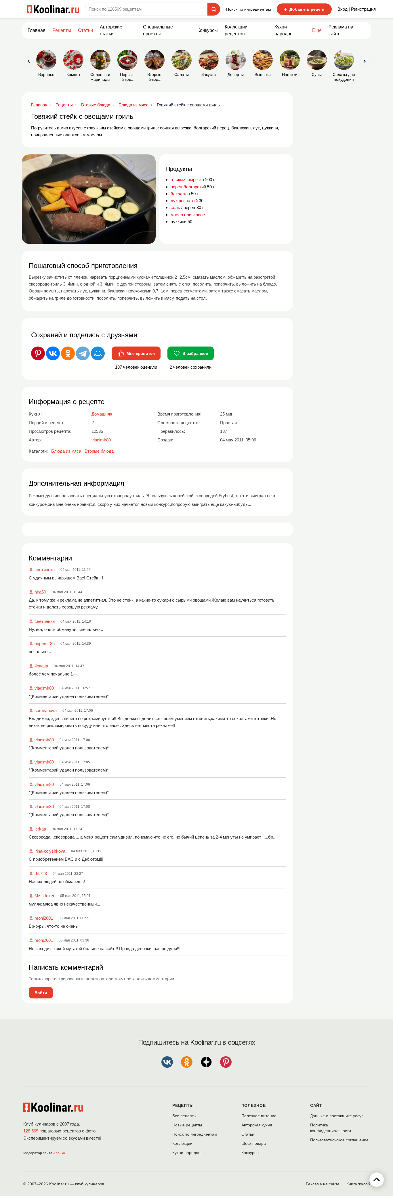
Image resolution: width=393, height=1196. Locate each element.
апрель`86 (45, 643)
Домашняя (101, 414)
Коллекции (182, 1143)
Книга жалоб (358, 1184)
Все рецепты (184, 1115)
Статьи (247, 1134)
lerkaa (40, 828)
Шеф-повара (253, 1143)
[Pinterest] (38, 353)
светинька (45, 569)
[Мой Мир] (98, 353)
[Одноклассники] (68, 353)
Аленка (59, 1153)
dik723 (41, 873)
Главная (36, 30)
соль (175, 207)
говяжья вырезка (187, 179)
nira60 (40, 592)
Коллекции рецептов (236, 30)
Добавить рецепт (304, 9)
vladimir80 (44, 688)
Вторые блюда (99, 451)
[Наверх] (376, 1179)
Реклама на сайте (341, 30)
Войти (41, 992)
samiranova (46, 710)
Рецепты (61, 30)
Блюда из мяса (66, 451)
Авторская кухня (256, 1125)
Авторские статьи (111, 30)
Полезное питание (258, 1115)
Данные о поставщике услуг (336, 1115)
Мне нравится (141, 353)
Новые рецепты (187, 1125)
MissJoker (44, 895)
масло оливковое (188, 214)
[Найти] (213, 9)
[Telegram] (83, 353)
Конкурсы (207, 30)
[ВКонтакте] (53, 353)
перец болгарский (188, 186)
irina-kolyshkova (50, 851)
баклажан (180, 193)
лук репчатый (184, 200)
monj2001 (44, 918)
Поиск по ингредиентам (248, 9)
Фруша (41, 665)
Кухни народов (283, 30)
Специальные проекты (158, 30)
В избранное (195, 353)
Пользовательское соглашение (339, 1140)
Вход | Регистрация (356, 9)
